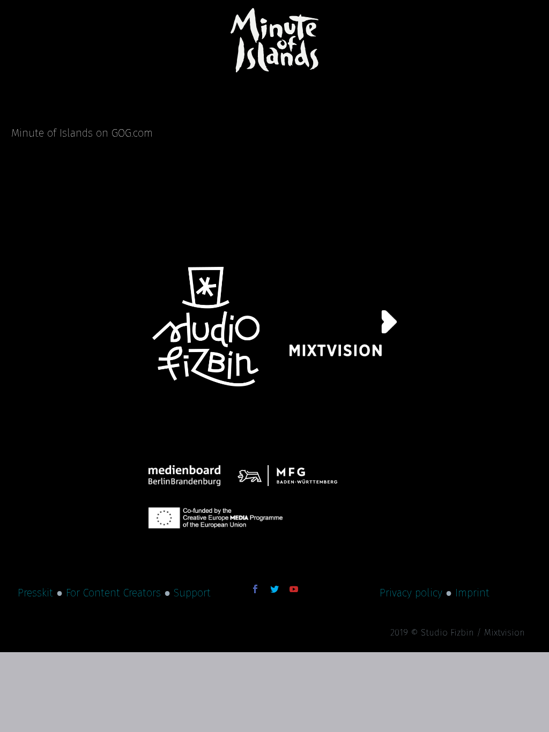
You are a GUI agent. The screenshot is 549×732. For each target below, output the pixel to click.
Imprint (472, 592)
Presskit (35, 592)
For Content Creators (113, 592)
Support (192, 592)
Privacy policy (411, 592)
